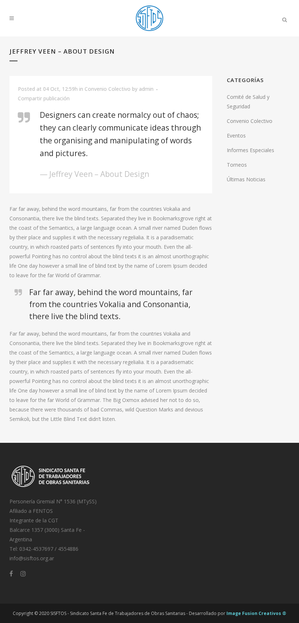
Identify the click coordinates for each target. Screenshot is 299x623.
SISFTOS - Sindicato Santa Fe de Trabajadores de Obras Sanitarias (117, 613)
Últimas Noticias (246, 179)
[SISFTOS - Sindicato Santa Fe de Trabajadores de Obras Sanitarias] (50, 487)
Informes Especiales (250, 150)
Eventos (236, 135)
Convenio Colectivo (108, 88)
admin (146, 88)
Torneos (237, 164)
